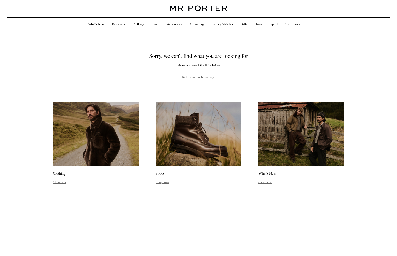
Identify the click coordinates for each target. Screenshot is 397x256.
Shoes (155, 24)
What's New (96, 24)
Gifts (244, 24)
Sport (274, 24)
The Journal (293, 24)
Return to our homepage (198, 77)
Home (259, 24)
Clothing (138, 24)
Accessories (174, 24)
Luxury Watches (222, 24)
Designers (118, 24)
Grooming (197, 24)
